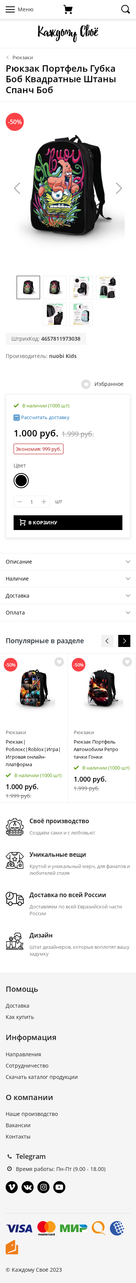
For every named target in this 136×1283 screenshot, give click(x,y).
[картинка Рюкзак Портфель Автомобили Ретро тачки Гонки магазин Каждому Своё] (102, 689)
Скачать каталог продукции (42, 1076)
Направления (23, 1054)
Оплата (15, 612)
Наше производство (32, 1113)
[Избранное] (59, 662)
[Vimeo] (12, 1187)
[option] (34, 728)
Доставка (17, 595)
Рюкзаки (22, 57)
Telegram (31, 1156)
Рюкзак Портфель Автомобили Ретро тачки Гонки (96, 749)
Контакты (18, 1136)
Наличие (17, 578)
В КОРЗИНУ (42, 522)
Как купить (20, 1016)
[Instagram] (43, 1187)
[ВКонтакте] (28, 1187)
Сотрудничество (27, 1065)
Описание (19, 561)
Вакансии (18, 1125)
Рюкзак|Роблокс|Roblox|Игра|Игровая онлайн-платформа (33, 753)
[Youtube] (59, 1187)
